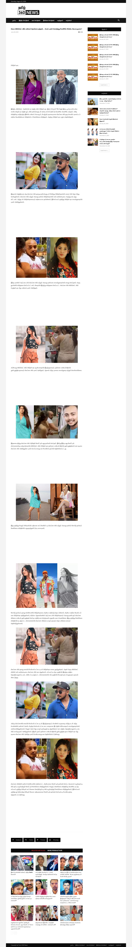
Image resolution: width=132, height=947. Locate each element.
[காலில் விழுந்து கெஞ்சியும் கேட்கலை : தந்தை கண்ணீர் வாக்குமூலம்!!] (47, 887)
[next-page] (15, 933)
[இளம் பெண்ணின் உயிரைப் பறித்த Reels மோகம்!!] (22, 863)
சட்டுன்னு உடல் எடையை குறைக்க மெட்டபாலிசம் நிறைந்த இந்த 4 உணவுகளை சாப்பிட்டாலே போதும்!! (109, 141)
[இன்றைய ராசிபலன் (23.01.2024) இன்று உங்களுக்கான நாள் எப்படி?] (93, 67)
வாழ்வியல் (69, 20)
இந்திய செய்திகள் (24, 20)
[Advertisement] (83, 10)
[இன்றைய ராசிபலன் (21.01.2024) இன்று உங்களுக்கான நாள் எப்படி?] (93, 77)
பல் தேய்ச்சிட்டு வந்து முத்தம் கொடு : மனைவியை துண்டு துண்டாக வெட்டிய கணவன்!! (21, 898)
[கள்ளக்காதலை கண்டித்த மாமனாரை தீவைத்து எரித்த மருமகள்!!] (71, 913)
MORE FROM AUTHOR (55, 850)
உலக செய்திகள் (36, 20)
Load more (104, 85)
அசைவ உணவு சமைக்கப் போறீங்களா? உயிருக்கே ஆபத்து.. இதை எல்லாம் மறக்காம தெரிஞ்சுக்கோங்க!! (110, 111)
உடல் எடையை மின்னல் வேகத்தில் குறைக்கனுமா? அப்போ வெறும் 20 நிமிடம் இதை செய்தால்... (109, 131)
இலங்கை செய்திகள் (48, 20)
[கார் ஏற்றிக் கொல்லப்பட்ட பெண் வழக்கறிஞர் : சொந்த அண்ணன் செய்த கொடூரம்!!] (47, 863)
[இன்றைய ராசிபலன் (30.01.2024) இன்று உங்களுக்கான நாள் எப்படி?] (93, 37)
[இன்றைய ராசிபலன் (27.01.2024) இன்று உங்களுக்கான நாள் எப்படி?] (93, 47)
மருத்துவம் (60, 20)
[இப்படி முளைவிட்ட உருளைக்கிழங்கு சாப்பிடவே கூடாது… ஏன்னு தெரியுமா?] (93, 101)
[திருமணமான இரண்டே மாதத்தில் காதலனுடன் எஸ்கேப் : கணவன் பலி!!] (47, 913)
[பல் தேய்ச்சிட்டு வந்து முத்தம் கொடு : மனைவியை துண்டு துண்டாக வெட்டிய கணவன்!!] (22, 887)
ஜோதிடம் (104, 29)
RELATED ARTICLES (38, 850)
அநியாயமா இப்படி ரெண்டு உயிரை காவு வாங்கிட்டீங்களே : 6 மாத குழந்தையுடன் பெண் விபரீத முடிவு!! (71, 874)
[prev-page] (12, 933)
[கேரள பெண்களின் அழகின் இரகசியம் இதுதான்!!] (93, 121)
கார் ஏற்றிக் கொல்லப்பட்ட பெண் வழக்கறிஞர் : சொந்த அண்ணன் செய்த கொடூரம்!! (46, 874)
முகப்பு (14, 20)
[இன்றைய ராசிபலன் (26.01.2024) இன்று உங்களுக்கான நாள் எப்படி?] (93, 57)
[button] (118, 21)
